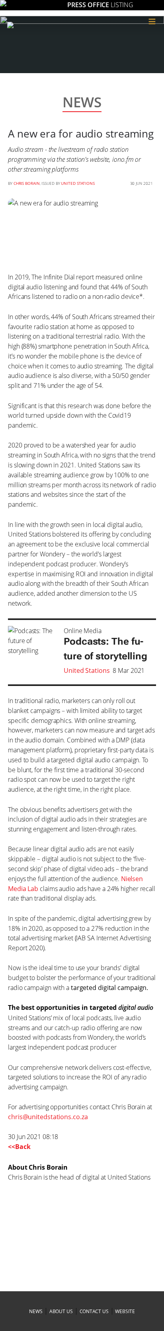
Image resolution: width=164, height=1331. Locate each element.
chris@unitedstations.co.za (48, 1116)
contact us (94, 1311)
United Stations (78, 183)
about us (61, 1311)
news (36, 1311)
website (125, 1311)
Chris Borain (27, 183)
